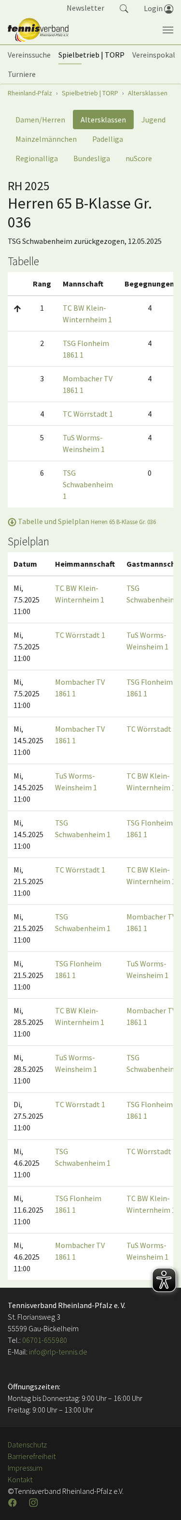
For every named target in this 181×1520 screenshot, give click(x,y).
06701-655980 (44, 1340)
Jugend (153, 119)
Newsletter (85, 8)
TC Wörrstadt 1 (88, 414)
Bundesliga (91, 158)
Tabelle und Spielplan (86, 521)
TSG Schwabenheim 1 (88, 484)
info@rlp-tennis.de (57, 1351)
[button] (124, 7)
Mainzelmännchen (46, 139)
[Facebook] (13, 1502)
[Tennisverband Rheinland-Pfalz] (38, 30)
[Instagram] (34, 1502)
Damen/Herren (40, 119)
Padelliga (107, 139)
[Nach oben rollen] (161, 1500)
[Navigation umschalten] (168, 30)
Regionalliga (36, 158)
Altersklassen (103, 119)
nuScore (138, 158)
